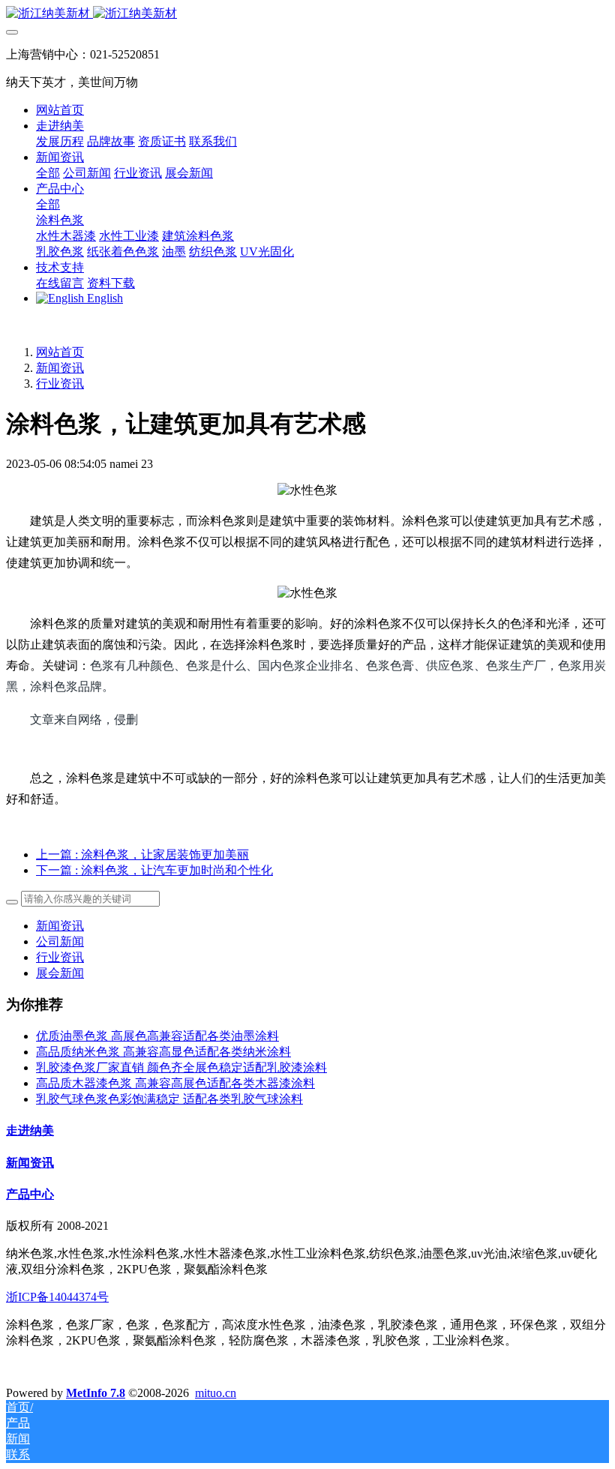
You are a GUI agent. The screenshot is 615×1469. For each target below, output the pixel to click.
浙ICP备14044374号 (57, 1297)
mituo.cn (215, 1393)
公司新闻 (60, 941)
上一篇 (142, 854)
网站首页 (60, 109)
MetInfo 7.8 (95, 1393)
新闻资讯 (60, 367)
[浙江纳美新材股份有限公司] (307, 14)
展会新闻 (60, 973)
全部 (48, 172)
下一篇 (154, 870)
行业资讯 (60, 383)
